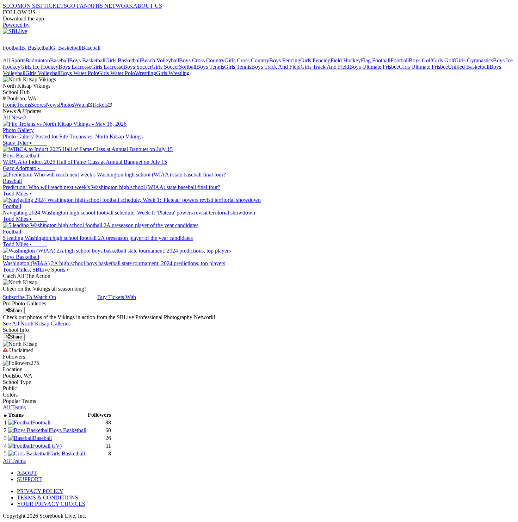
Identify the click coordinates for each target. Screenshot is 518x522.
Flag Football (375, 60)
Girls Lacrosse (107, 67)
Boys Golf (420, 60)
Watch (81, 105)
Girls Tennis (237, 67)
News (52, 105)
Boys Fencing (284, 60)
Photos (66, 105)
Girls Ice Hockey (39, 67)
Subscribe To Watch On (29, 297)
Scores (38, 105)
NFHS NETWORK (110, 6)
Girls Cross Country (246, 60)
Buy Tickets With (116, 297)
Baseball (90, 48)
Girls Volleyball (42, 73)
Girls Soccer (165, 67)
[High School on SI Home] (30, 41)
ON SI (29, 6)
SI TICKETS (52, 6)
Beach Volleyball (160, 60)
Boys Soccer (137, 67)
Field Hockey (346, 60)
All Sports (14, 60)
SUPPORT (29, 479)
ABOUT (27, 473)
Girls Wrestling (173, 73)
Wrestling (145, 73)
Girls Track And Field (325, 67)
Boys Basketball (87, 60)
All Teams (14, 407)
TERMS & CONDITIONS (47, 498)
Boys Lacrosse (74, 67)
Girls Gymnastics (474, 60)
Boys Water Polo (79, 73)
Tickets (100, 105)
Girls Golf (443, 60)
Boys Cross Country (201, 60)
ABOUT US (147, 6)
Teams (24, 105)
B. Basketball (36, 48)
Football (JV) (47, 446)
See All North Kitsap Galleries (36, 324)
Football (12, 48)
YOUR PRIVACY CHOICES (51, 504)
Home (10, 105)
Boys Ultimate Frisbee (374, 67)
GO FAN (77, 6)
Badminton (37, 60)
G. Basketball (66, 48)
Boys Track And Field (276, 67)
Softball (187, 67)
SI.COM (12, 6)
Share (16, 310)
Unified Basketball (468, 67)
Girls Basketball (123, 60)
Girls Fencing (315, 60)
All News (13, 117)
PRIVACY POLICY (40, 491)
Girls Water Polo (116, 73)
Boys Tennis (210, 67)
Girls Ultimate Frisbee (423, 67)
